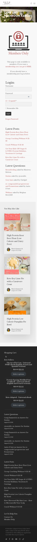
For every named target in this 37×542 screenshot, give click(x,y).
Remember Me (12, 108)
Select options (18, 374)
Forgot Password (11, 119)
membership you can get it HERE (18, 66)
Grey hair (9, 180)
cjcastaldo (8, 426)
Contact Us (8, 517)
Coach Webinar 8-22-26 (14, 145)
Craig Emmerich (10, 418)
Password (9, 93)
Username (9, 86)
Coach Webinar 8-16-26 (13, 507)
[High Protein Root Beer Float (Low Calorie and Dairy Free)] (17, 234)
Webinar (8, 192)
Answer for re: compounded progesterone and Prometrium (16, 449)
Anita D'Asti (9, 447)
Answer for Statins (22, 426)
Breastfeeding (10, 170)
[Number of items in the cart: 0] (6, 356)
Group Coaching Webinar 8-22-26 (17, 471)
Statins (8, 176)
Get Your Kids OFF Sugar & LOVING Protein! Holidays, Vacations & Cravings (16, 151)
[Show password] (29, 97)
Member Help (9, 519)
